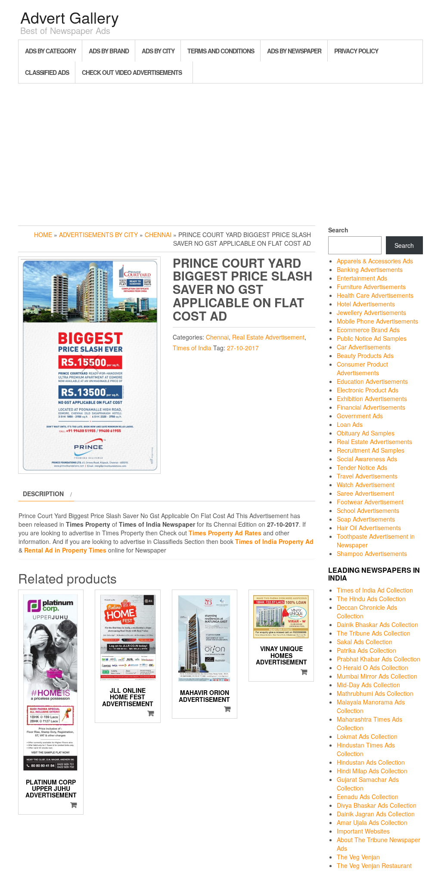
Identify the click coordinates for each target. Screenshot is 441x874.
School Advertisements (368, 510)
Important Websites (363, 831)
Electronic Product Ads (367, 390)
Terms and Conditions (220, 50)
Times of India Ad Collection (375, 590)
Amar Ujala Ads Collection (372, 822)
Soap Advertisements (366, 519)
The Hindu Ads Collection (371, 598)
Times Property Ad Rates (225, 532)
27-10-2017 (243, 347)
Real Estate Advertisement (268, 337)
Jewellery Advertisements (371, 312)
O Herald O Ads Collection (372, 667)
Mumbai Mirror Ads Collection (377, 676)
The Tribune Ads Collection (373, 633)
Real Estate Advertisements (374, 441)
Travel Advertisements (367, 476)
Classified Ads (47, 72)
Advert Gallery (69, 17)
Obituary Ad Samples (365, 433)
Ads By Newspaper (294, 50)
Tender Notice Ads (362, 467)
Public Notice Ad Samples (372, 338)
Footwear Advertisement (370, 501)
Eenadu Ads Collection (367, 796)
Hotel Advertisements (366, 304)
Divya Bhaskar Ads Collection (376, 805)
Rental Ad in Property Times (65, 550)
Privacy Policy (356, 50)
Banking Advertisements (370, 269)
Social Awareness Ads (367, 458)
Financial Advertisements (371, 407)
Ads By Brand (109, 50)
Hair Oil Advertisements (369, 527)
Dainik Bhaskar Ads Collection (377, 624)
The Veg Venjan (358, 856)
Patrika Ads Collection (366, 650)
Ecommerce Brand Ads (368, 329)
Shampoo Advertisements (372, 553)
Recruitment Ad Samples (370, 450)
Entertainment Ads (362, 278)
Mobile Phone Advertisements (377, 321)
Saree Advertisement (365, 493)
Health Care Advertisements (375, 295)
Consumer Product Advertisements (362, 368)
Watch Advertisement (365, 484)
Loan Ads (350, 424)
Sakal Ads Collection (364, 641)
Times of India (192, 347)
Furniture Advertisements (371, 286)
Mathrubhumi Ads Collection (375, 693)
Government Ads (360, 415)
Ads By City (158, 50)
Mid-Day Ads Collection (368, 684)
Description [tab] (43, 493)
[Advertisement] (220, 152)
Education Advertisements (372, 381)
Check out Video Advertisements (132, 72)
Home (43, 234)
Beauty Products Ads (365, 355)
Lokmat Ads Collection (367, 736)
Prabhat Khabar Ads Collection (378, 659)
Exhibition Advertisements (372, 398)
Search (338, 229)
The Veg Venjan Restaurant (374, 865)
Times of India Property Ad (274, 541)
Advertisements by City (98, 234)
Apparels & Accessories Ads (375, 260)
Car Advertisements (364, 347)
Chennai (158, 234)
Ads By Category (50, 50)
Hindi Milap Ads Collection (372, 770)
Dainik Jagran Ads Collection (376, 813)
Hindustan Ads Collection (371, 762)
